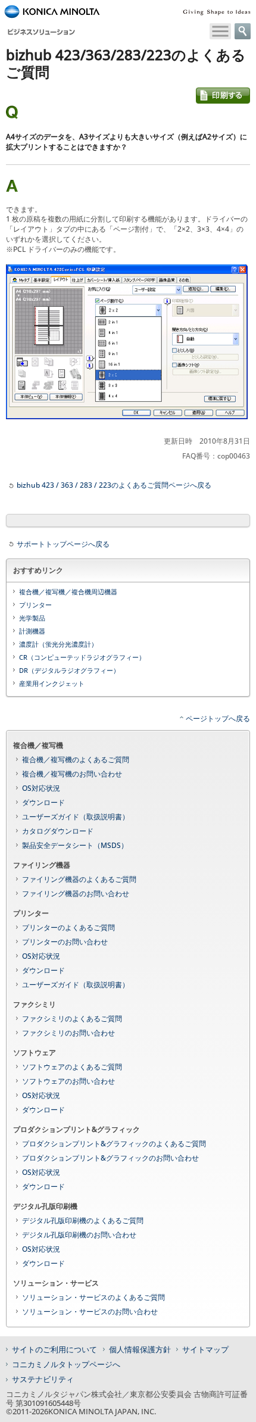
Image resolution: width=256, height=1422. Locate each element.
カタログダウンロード (57, 831)
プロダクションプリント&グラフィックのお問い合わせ (110, 1158)
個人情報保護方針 (140, 1349)
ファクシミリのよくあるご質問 (72, 1019)
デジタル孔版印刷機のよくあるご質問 (82, 1220)
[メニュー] (220, 31)
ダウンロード (43, 802)
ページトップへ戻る (218, 718)
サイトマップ (205, 1349)
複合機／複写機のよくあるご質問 (75, 759)
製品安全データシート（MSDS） (75, 845)
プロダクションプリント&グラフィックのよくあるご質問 (114, 1144)
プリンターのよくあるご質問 (68, 927)
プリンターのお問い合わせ (65, 942)
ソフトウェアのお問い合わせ (68, 1081)
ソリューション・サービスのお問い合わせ (90, 1311)
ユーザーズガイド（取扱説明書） (75, 817)
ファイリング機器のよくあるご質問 (79, 879)
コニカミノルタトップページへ (66, 1364)
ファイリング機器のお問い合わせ (75, 893)
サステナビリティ (43, 1379)
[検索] (243, 31)
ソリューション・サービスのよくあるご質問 (93, 1297)
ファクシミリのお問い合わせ (68, 1033)
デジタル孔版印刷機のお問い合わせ (79, 1235)
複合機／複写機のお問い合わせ (72, 774)
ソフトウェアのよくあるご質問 (72, 1067)
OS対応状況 (41, 788)
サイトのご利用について (54, 1349)
